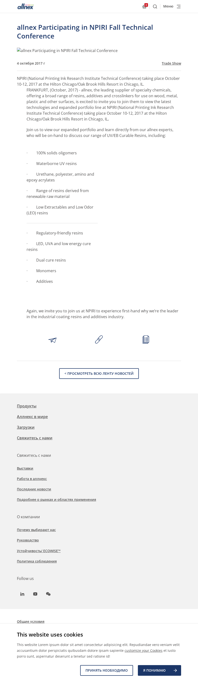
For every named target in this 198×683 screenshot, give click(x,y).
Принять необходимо (106, 670)
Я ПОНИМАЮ (154, 670)
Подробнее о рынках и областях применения (56, 499)
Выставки (25, 468)
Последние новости (34, 489)
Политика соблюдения (37, 561)
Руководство (28, 540)
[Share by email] (52, 340)
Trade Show (171, 63)
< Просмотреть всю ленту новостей (99, 373)
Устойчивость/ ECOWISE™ (39, 550)
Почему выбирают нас (36, 529)
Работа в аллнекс (32, 478)
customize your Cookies (144, 650)
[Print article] (146, 340)
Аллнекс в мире (32, 416)
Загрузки (26, 427)
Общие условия (30, 621)
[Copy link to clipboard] (99, 340)
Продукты (26, 406)
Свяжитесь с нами (34, 438)
